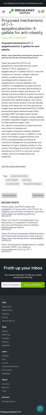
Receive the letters (33, 285)
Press (4, 391)
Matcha (5, 331)
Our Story (6, 384)
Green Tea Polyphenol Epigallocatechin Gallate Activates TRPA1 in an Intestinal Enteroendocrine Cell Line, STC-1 (23, 247)
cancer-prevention (19, 176)
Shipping (5, 314)
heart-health (12, 180)
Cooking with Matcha (10, 366)
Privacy (5, 317)
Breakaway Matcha (9, 412)
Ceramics (5, 338)
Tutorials (5, 356)
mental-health (12, 184)
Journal (5, 363)
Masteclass (6, 373)
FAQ (3, 359)
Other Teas (6, 335)
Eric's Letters (7, 370)
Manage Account (8, 401)
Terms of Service (8, 321)
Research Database (32, 184)
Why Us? (5, 387)
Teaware (5, 342)
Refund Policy (7, 310)
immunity (26, 180)
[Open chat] (40, 408)
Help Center (6, 307)
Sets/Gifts (6, 345)
